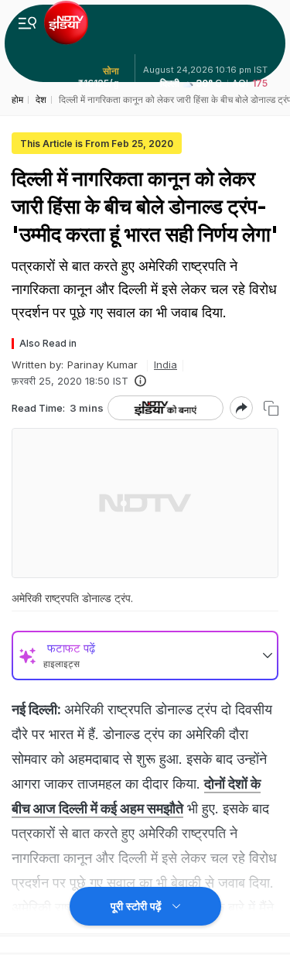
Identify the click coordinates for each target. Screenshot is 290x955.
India (165, 364)
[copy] (271, 408)
